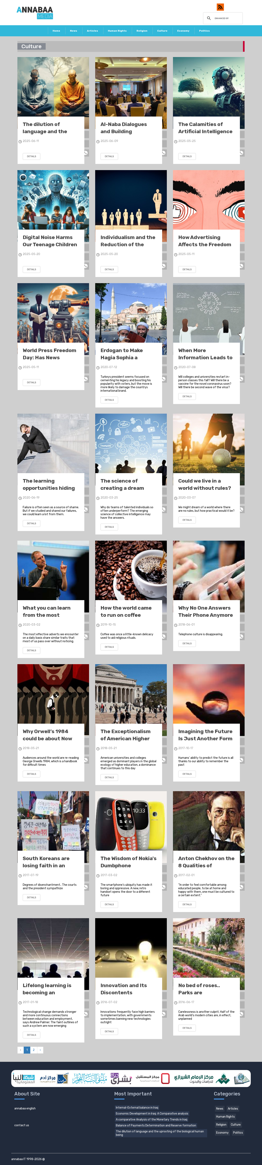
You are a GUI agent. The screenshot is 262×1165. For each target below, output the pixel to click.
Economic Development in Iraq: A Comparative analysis (152, 1113)
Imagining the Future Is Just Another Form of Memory (205, 738)
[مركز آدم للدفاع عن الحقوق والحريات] (53, 1078)
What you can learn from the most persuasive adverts (47, 615)
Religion (142, 30)
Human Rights (117, 30)
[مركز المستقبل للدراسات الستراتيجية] (152, 1078)
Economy (183, 30)
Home (56, 30)
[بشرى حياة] (121, 1078)
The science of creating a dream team (122, 488)
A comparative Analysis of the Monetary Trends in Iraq (151, 1119)
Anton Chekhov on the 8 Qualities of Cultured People (206, 865)
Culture (162, 30)
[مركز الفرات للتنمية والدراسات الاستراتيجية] (241, 1078)
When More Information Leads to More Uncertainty (205, 357)
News (73, 30)
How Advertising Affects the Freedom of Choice (204, 244)
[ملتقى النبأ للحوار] (89, 1078)
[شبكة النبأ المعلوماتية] (23, 1078)
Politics (204, 30)
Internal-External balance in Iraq (137, 1107)
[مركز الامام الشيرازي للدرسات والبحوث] (202, 1078)
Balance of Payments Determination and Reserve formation (156, 1125)
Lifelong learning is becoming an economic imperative (49, 992)
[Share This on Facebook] (85, 134)
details (31, 156)
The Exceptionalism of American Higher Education (126, 738)
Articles (92, 30)
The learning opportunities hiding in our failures (49, 488)
